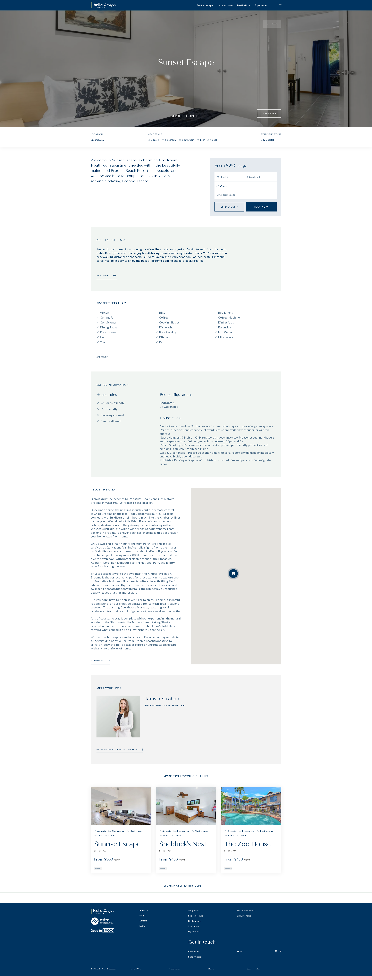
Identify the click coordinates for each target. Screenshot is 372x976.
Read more (97, 660)
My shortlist (194, 931)
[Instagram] (280, 951)
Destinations (243, 5)
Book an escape (205, 5)
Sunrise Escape (117, 844)
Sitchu (240, 951)
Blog (142, 915)
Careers (143, 920)
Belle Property (195, 956)
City (263, 139)
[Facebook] (276, 951)
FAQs (142, 926)
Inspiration (193, 926)
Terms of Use (135, 969)
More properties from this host (117, 749)
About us (144, 910)
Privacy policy (174, 969)
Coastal (270, 139)
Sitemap (211, 969)
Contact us (193, 951)
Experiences (261, 5)
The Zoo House (247, 844)
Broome (98, 868)
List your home (225, 5)
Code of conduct (253, 969)
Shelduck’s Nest (182, 844)
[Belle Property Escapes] (113, 911)
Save (275, 23)
